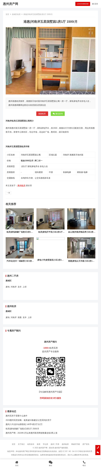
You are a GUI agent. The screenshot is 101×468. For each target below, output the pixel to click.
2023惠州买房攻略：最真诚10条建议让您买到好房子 (28, 420)
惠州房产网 (10, 4)
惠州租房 (21, 185)
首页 (7, 14)
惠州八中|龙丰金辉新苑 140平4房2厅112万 (24, 424)
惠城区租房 (16, 14)
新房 (38, 444)
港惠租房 (42, 114)
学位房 (45, 444)
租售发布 (30, 444)
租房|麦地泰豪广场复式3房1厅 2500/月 (22, 429)
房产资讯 (85, 444)
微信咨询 (59, 114)
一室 (8, 193)
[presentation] (7, 60)
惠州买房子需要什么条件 (16, 416)
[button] (89, 29)
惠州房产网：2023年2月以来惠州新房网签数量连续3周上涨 (31, 433)
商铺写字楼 (75, 444)
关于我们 (21, 444)
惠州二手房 (55, 444)
